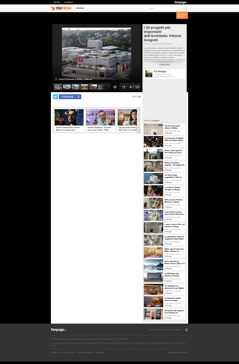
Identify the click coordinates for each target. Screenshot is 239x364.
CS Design (160, 71)
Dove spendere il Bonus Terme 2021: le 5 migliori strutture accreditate (175, 262)
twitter (56, 2)
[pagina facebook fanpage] (186, 329)
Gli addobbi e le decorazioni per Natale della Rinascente (174, 287)
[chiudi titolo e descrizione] (56, 79)
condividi (67, 96)
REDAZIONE (99, 352)
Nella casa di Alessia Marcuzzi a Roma (173, 201)
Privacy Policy (57, 352)
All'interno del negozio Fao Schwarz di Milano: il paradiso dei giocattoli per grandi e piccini (174, 311)
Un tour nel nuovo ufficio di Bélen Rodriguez (172, 127)
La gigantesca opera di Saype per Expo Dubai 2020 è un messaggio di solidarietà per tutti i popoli (174, 238)
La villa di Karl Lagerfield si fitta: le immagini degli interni (174, 176)
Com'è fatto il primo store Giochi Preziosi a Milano (174, 213)
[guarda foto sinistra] (61, 53)
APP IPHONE (165, 329)
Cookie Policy (70, 352)
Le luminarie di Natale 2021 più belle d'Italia (174, 139)
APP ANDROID (176, 329)
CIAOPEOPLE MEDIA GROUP (178, 352)
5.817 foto (167, 74)
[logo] (181, 2)
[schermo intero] (123, 87)
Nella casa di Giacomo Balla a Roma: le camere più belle (174, 250)
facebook (68, 2)
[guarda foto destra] (105, 53)
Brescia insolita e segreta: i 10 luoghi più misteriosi (174, 164)
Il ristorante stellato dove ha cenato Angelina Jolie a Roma (174, 299)
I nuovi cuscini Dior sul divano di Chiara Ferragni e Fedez (175, 225)
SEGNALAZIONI (154, 329)
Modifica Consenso (85, 352)
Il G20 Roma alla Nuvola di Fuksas (172, 275)
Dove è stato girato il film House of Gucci (173, 151)
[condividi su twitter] (55, 96)
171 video (157, 74)
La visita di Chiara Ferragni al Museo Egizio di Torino (172, 188)
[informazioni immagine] (115, 87)
